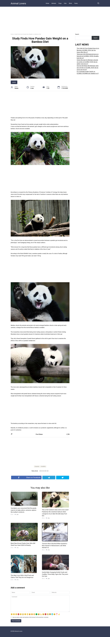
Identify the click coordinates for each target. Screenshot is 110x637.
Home (47, 3)
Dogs (60, 3)
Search (77, 34)
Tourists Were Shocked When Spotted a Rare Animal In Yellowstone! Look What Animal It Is (54, 545)
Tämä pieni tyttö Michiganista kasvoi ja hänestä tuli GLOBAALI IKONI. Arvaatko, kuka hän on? (88, 56)
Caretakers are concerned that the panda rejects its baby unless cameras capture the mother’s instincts (23, 510)
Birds (70, 3)
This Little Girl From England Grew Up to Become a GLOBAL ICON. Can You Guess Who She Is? (88, 50)
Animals (54, 3)
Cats (65, 3)
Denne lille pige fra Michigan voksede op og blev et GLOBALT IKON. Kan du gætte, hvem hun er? (87, 62)
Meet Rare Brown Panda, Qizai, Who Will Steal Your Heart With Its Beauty (23, 544)
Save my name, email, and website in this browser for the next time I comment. (31, 617)
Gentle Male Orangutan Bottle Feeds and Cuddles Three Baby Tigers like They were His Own (55, 574)
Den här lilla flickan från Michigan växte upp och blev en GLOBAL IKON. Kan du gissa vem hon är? (87, 67)
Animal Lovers (18, 3)
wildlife (43, 466)
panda (14, 82)
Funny (76, 3)
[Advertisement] (55, 19)
